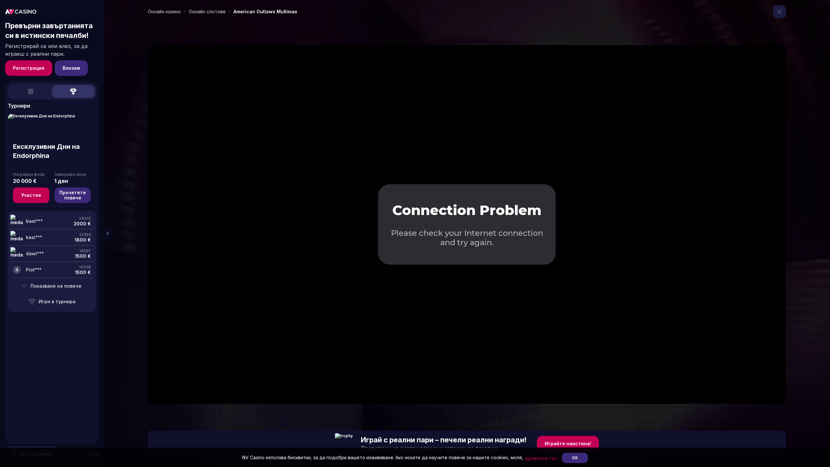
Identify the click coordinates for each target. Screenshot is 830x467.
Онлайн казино (164, 11)
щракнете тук (541, 458)
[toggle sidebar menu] (108, 233)
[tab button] (30, 91)
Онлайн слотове (207, 11)
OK (575, 457)
